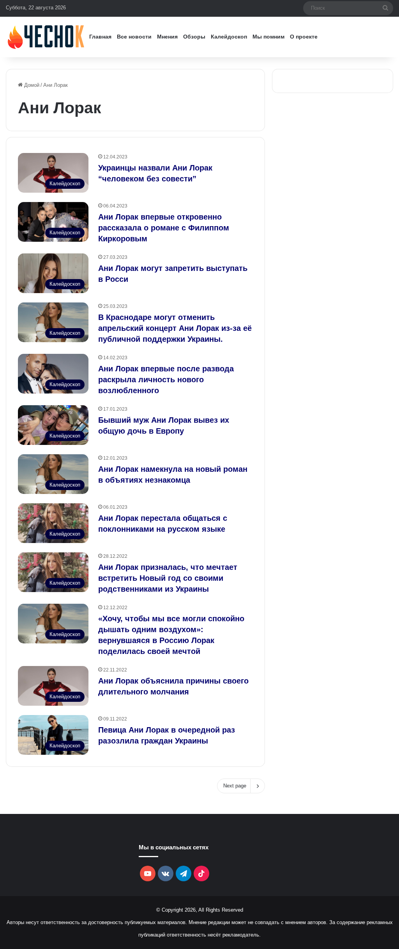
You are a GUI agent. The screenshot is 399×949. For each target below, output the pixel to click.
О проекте (304, 36)
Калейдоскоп (229, 36)
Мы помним (268, 36)
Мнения (167, 36)
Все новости (134, 36)
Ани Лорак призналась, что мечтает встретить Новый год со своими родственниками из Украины (167, 578)
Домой (31, 85)
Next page (234, 786)
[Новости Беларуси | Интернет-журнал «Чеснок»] (46, 36)
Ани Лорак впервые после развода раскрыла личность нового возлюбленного (166, 379)
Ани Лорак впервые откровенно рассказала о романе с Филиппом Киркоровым (163, 228)
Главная (100, 36)
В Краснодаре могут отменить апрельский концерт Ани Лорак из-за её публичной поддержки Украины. (175, 328)
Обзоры (194, 36)
